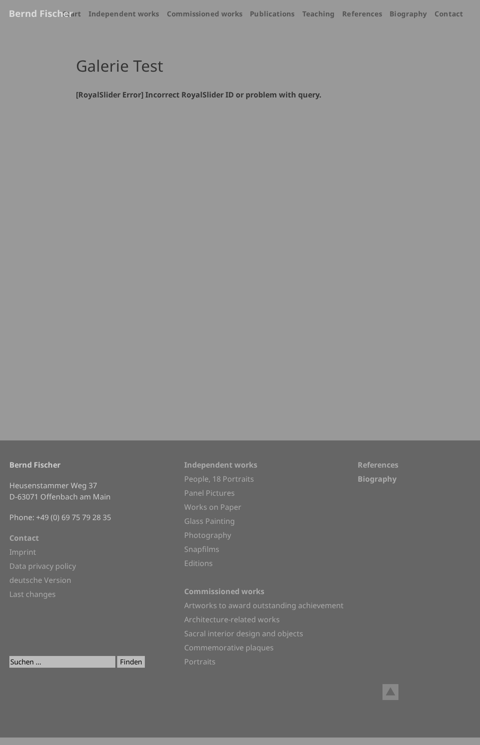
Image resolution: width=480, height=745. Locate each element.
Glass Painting (209, 521)
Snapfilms (201, 549)
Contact (449, 13)
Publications (272, 13)
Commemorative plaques (229, 647)
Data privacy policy (42, 566)
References (362, 13)
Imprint (22, 552)
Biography (408, 13)
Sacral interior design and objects (243, 633)
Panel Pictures (209, 493)
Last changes (32, 594)
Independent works (124, 13)
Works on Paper (212, 507)
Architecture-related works (232, 619)
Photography (207, 535)
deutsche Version (40, 580)
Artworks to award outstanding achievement (264, 605)
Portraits (200, 661)
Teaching (318, 13)
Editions (198, 563)
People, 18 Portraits (219, 479)
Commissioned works (205, 13)
